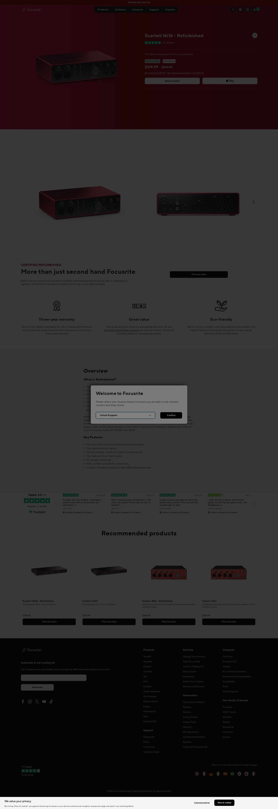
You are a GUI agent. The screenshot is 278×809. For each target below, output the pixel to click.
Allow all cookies (224, 802)
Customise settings (202, 802)
